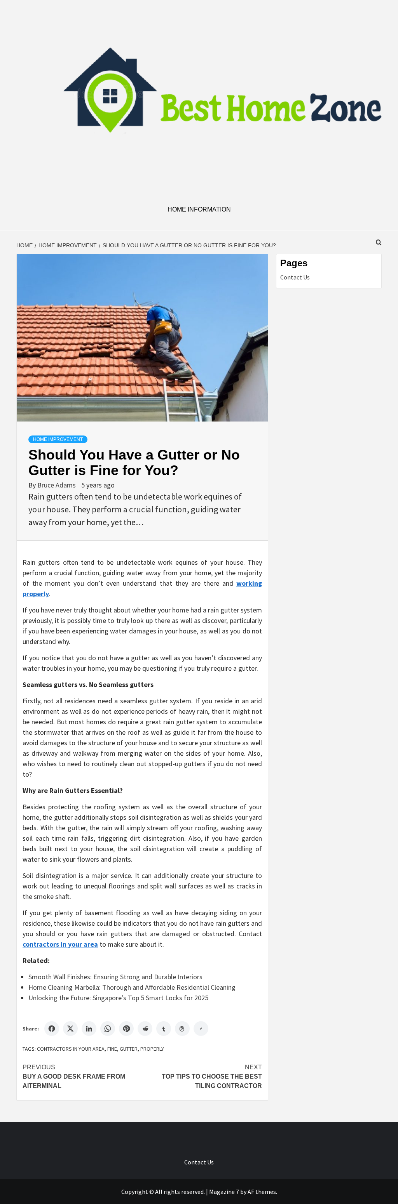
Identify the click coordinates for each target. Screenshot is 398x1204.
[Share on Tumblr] (163, 1028)
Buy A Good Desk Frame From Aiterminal (74, 1076)
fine (112, 1048)
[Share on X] (70, 1028)
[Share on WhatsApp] (107, 1028)
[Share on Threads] (182, 1028)
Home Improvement (58, 439)
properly (152, 1048)
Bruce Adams (57, 485)
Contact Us (295, 277)
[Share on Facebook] (51, 1028)
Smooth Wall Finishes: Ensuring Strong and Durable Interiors (115, 976)
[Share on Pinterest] (126, 1028)
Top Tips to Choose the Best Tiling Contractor (212, 1076)
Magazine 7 (224, 1191)
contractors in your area (71, 1048)
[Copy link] (201, 1028)
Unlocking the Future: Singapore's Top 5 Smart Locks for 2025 (118, 997)
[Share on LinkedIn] (89, 1028)
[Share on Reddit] (145, 1028)
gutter (129, 1048)
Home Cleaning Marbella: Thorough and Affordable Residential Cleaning (132, 987)
